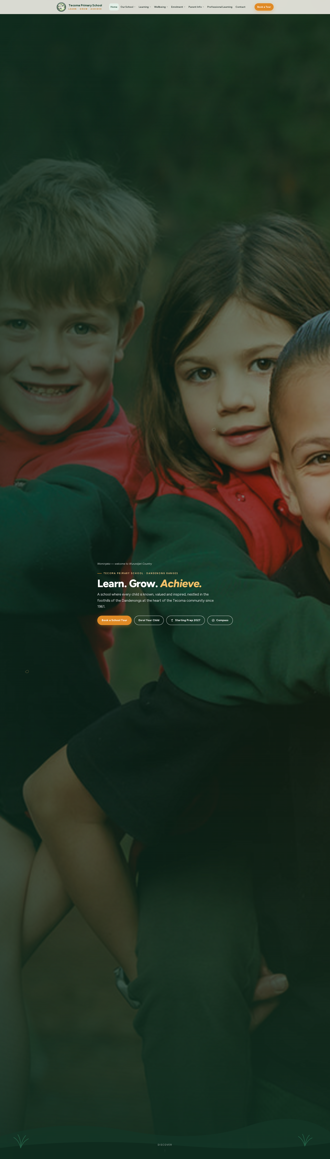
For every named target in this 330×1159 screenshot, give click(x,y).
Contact (240, 6)
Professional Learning (219, 6)
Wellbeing (160, 6)
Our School (126, 6)
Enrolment (177, 6)
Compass (222, 620)
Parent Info (195, 6)
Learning (144, 6)
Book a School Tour (114, 620)
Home (114, 6)
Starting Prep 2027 (187, 620)
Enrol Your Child (149, 620)
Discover (165, 1145)
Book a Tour (264, 6)
